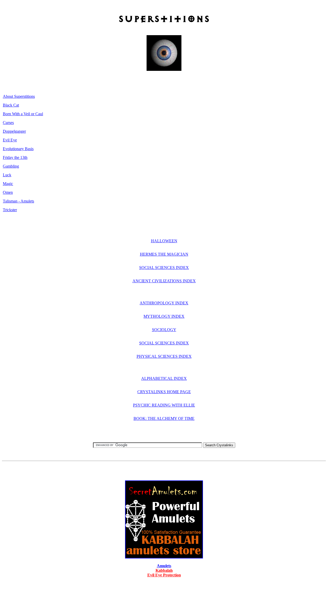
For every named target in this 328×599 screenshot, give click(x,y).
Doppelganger (14, 131)
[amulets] (164, 557)
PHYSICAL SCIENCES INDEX (164, 356)
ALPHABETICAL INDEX (164, 378)
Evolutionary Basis (18, 149)
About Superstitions (19, 96)
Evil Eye (10, 140)
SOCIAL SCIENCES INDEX (164, 267)
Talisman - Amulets (18, 201)
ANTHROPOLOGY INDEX (164, 303)
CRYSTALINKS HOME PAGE (164, 392)
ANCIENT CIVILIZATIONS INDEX (164, 281)
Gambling (11, 166)
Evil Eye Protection (164, 575)
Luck (7, 175)
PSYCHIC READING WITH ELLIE (164, 405)
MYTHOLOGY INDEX (164, 316)
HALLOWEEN (164, 241)
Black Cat (11, 105)
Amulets (164, 566)
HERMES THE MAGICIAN (164, 254)
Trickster (10, 210)
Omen (8, 192)
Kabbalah (164, 570)
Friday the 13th (15, 157)
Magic (8, 183)
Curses (8, 122)
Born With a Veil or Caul (23, 114)
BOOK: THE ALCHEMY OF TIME (164, 418)
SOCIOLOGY (164, 329)
